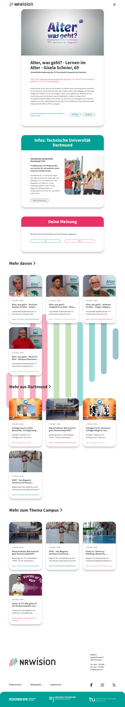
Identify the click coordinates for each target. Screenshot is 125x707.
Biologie (81, 91)
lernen (57, 104)
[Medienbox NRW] (22, 699)
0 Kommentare (53, 81)
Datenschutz (15, 684)
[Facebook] (91, 685)
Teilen (76, 114)
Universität (34, 113)
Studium (33, 116)
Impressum (55, 684)
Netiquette (35, 684)
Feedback (88, 114)
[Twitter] (114, 685)
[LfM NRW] (62, 699)
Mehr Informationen (39, 200)
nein (79, 241)
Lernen (49, 113)
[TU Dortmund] (102, 699)
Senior (55, 113)
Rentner (61, 113)
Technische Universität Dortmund (50, 79)
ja (45, 241)
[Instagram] (102, 685)
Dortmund (67, 79)
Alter (34, 93)
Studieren (42, 113)
